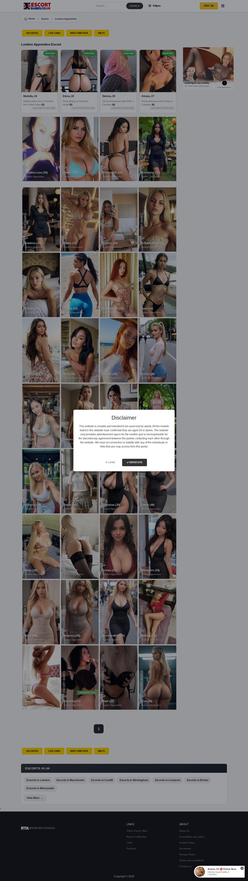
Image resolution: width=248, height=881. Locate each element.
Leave (111, 462)
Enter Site (135, 462)
